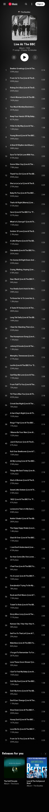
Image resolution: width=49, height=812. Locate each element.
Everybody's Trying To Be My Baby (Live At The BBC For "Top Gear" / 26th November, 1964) (23, 585)
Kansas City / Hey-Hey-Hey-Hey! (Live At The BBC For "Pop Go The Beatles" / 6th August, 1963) (23, 624)
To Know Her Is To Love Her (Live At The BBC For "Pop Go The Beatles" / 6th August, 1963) (23, 298)
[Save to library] (13, 57)
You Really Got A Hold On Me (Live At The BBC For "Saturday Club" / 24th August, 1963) (23, 289)
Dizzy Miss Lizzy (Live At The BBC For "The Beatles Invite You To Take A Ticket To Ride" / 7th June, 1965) (23, 614)
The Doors (15, 784)
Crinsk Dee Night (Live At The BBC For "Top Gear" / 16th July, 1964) (23, 404)
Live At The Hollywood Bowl (36, 782)
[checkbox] (43, 70)
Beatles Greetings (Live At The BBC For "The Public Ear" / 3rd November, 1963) (23, 69)
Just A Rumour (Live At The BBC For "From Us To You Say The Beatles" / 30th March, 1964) (23, 442)
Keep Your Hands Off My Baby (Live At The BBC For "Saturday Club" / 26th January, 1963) (23, 116)
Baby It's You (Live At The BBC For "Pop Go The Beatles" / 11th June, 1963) (23, 193)
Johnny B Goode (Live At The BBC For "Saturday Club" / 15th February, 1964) (23, 346)
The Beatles (25, 12)
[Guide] (4, 4)
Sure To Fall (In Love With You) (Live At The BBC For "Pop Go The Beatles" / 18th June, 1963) (23, 155)
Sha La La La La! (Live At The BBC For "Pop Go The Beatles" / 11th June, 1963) (23, 183)
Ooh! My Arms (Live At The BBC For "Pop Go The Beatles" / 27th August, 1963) (23, 691)
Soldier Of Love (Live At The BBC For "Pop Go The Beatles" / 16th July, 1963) (23, 231)
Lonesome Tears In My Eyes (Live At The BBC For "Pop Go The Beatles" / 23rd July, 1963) (23, 509)
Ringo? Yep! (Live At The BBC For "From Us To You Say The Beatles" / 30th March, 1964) (23, 423)
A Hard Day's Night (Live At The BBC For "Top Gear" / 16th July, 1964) (23, 413)
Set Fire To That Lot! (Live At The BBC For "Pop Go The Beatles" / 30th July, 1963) (23, 633)
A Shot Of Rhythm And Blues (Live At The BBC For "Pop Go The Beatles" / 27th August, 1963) (23, 145)
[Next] (45, 754)
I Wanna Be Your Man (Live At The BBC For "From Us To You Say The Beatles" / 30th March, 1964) (23, 432)
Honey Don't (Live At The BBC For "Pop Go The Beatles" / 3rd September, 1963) (23, 720)
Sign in (40, 4)
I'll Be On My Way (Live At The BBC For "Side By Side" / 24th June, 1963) (23, 126)
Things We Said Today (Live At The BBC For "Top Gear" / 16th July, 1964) (23, 471)
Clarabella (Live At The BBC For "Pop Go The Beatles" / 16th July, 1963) (23, 250)
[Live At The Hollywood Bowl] (37, 767)
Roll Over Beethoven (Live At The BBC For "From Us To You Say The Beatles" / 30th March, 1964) (23, 451)
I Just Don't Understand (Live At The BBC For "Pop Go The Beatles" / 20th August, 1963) (23, 547)
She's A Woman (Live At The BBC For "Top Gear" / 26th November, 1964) (23, 480)
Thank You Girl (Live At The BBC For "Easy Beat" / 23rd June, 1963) (23, 174)
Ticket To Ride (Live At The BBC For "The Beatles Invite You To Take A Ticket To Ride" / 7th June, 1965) (23, 605)
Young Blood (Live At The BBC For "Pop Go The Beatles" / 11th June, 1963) (23, 136)
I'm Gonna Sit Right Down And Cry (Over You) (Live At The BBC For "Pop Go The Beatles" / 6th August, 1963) (23, 260)
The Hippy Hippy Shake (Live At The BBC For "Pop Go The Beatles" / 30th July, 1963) (23, 528)
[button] (13, 57)
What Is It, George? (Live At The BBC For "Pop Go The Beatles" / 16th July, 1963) (23, 222)
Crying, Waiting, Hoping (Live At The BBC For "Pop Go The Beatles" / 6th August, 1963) (23, 270)
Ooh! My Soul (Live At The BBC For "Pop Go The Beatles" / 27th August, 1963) (23, 681)
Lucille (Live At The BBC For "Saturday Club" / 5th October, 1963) (23, 365)
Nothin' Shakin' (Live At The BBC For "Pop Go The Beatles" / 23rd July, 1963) (23, 518)
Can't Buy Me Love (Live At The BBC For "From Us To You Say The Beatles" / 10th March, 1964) (23, 375)
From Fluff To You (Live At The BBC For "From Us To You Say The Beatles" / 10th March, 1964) (23, 384)
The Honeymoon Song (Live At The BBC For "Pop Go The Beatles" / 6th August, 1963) (23, 337)
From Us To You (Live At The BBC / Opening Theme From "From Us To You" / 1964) (23, 78)
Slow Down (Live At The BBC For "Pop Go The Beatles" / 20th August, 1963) (23, 710)
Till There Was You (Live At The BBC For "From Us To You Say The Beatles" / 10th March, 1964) (23, 394)
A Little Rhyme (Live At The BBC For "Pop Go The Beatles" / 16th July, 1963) (23, 241)
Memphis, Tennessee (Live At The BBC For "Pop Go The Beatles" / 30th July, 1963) (23, 356)
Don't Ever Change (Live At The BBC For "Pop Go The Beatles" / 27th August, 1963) (23, 700)
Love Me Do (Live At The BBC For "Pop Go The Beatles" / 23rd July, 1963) (23, 729)
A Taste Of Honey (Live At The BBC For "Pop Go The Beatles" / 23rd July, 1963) (23, 308)
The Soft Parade (10, 781)
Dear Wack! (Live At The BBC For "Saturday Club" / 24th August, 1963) (23, 279)
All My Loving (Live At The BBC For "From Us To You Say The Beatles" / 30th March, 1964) (23, 461)
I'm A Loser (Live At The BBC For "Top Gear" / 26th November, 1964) (23, 576)
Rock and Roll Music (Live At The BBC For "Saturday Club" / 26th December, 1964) (23, 595)
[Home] (13, 4)
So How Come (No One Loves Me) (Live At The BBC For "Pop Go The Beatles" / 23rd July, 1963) (23, 557)
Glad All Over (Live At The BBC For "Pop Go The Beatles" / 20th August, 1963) (23, 538)
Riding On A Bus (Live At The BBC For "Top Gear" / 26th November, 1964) (23, 88)
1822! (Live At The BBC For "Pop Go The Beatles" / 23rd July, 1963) (23, 499)
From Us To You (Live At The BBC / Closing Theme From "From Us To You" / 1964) (23, 739)
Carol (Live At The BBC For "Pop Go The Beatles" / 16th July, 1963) (23, 212)
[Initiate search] (26, 4)
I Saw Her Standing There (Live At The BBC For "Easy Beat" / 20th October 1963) (23, 327)
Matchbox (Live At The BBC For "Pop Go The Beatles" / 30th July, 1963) (23, 643)
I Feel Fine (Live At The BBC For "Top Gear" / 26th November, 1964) (23, 566)
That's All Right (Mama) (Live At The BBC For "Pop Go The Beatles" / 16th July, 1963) (23, 203)
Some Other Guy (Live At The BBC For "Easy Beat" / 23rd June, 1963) (23, 164)
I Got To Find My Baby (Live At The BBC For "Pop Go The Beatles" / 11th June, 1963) (23, 672)
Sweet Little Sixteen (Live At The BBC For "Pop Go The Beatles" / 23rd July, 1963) (23, 490)
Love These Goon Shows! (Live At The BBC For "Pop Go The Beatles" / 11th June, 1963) (23, 662)
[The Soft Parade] (14, 767)
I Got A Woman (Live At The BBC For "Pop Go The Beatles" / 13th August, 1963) (23, 97)
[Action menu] (35, 57)
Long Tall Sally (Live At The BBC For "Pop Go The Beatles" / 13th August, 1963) (23, 317)
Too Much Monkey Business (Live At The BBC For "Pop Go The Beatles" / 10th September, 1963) (23, 107)
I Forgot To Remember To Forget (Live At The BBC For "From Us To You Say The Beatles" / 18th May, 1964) (23, 653)
